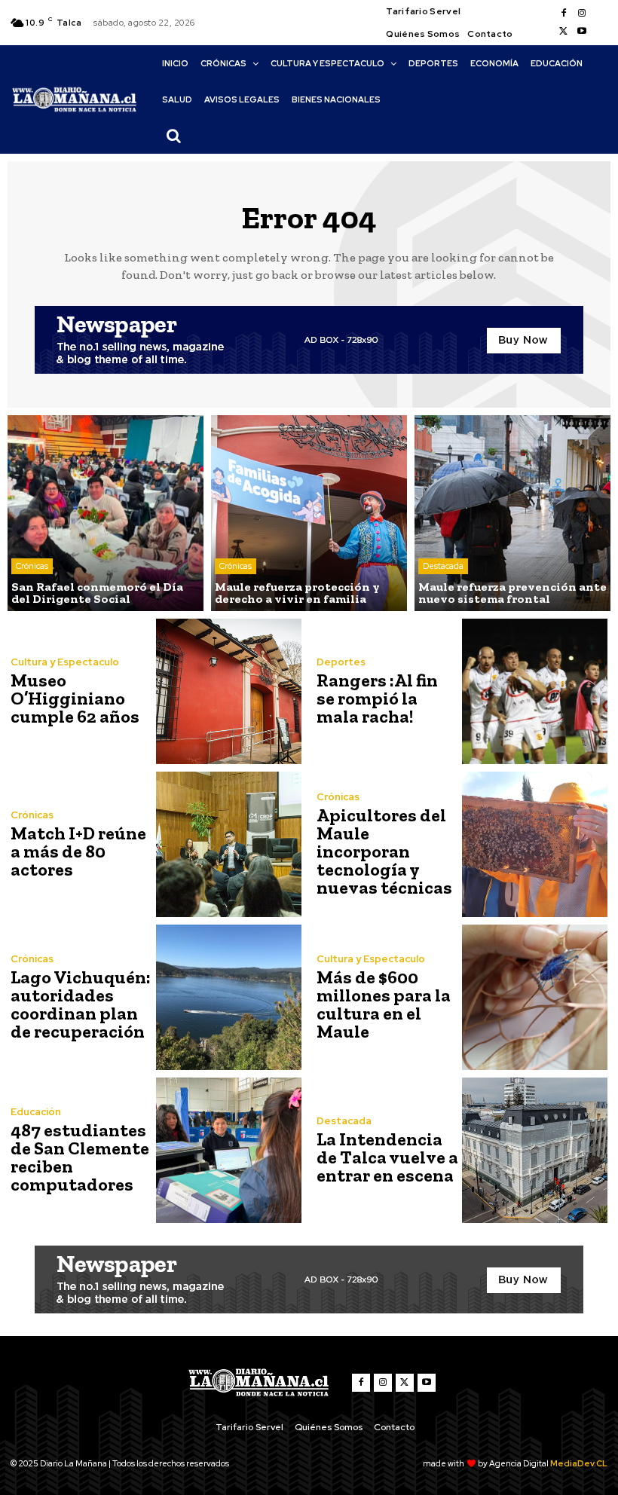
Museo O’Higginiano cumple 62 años (75, 698)
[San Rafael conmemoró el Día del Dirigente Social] (105, 513)
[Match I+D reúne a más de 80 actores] (228, 844)
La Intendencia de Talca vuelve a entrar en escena (387, 1157)
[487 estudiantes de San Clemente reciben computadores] (228, 1150)
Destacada (443, 566)
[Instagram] (582, 14)
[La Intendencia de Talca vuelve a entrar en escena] (534, 1150)
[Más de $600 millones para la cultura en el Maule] (534, 997)
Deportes (341, 662)
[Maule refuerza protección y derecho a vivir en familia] (309, 513)
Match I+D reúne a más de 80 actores (78, 851)
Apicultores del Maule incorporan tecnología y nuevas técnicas (384, 851)
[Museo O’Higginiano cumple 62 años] (228, 691)
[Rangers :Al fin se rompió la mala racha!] (534, 691)
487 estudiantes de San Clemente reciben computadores (80, 1157)
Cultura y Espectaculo (65, 662)
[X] (564, 32)
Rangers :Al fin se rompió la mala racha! (377, 698)
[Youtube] (582, 32)
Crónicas (32, 566)
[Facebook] (564, 14)
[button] (174, 136)
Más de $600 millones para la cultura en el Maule (384, 1004)
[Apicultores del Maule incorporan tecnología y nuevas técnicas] (534, 844)
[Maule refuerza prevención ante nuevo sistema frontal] (512, 513)
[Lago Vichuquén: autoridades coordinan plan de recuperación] (228, 997)
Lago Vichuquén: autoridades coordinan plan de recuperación (81, 1004)
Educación (36, 1112)
